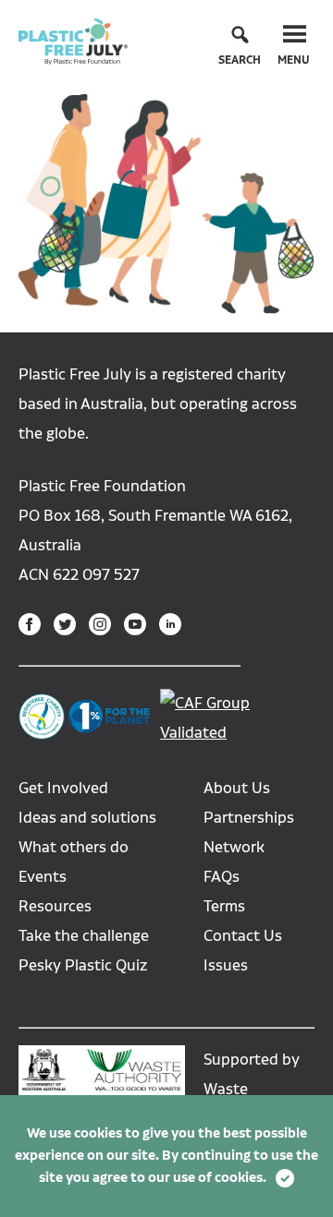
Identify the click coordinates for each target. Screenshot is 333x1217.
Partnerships (249, 817)
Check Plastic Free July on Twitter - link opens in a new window (65, 624)
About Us (237, 788)
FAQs (222, 877)
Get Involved (63, 788)
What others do (73, 847)
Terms (224, 906)
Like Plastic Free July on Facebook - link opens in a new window (29, 624)
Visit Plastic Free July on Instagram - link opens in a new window (100, 624)
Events (42, 877)
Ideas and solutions (87, 817)
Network (234, 847)
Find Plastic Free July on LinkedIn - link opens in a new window (170, 624)
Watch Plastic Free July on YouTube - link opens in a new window (135, 624)
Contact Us (243, 936)
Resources (55, 906)
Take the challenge (83, 936)
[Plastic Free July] (73, 40)
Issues (226, 965)
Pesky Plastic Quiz (82, 965)
